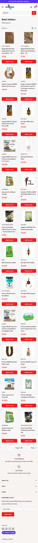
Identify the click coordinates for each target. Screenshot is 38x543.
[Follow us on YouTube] (9, 528)
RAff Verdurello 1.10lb (9, 262)
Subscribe (8, 514)
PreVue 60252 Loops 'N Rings (28, 363)
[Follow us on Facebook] (3, 528)
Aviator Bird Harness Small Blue (8, 295)
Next (32, 448)
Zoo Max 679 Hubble (27, 262)
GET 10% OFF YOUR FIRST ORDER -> (19, 1)
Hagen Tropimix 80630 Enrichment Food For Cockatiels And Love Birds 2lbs (28, 87)
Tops (3, 392)
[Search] (34, 13)
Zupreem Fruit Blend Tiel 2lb (8, 193)
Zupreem (5, 189)
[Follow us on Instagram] (6, 528)
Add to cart (9, 61)
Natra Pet (24, 154)
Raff (3, 260)
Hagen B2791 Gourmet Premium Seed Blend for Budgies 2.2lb (9, 329)
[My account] (31, 7)
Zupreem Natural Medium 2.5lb (7, 429)
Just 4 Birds (6, 46)
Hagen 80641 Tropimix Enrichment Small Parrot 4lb (9, 124)
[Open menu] (3, 7)
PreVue (23, 324)
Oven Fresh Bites (7, 225)
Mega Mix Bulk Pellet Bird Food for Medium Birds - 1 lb (28, 51)
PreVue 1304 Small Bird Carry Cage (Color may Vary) (28, 329)
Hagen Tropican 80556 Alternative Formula (9, 85)
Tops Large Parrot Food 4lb (8, 396)
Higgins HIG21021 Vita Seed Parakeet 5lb (28, 228)
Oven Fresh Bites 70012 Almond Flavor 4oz (28, 430)
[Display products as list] (35, 28)
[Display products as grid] (32, 28)
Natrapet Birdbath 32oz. (27, 158)
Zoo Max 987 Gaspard (28, 293)
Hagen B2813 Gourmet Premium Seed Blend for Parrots (9, 159)
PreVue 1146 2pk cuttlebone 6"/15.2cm (28, 396)
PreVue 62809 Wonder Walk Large (9, 363)
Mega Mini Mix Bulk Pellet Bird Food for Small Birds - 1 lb (8, 51)
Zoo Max (24, 119)
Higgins (23, 225)
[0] (35, 7)
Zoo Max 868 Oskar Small (27, 123)
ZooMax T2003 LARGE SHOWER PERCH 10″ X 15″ (28, 194)
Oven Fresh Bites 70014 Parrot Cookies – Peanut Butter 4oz (9, 229)
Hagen (4, 81)
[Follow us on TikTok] (13, 528)
